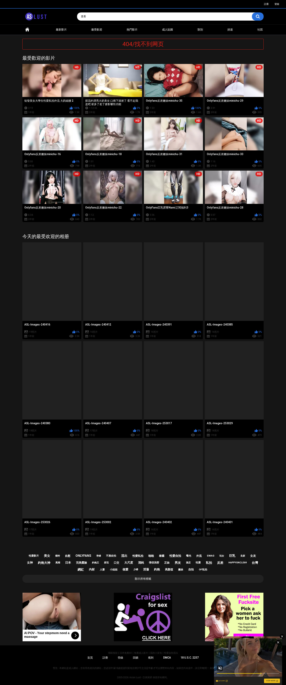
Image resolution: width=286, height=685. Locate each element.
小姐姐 (114, 569)
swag (210, 555)
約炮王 (95, 562)
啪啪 (151, 555)
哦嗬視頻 (113, 653)
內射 (92, 569)
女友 (253, 556)
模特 (57, 555)
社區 (260, 29)
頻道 (230, 29)
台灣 (255, 563)
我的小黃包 (156, 653)
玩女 (221, 555)
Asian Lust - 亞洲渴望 (140, 677)
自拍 (191, 569)
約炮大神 (44, 563)
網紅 (81, 569)
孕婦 (98, 555)
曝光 (188, 555)
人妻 (102, 569)
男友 (178, 563)
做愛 (125, 569)
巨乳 (232, 556)
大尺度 (128, 562)
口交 (116, 562)
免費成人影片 (141, 653)
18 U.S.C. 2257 (190, 657)
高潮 (57, 562)
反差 (220, 563)
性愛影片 (34, 555)
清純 (141, 562)
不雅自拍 (111, 555)
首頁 (27, 30)
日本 (68, 562)
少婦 (135, 569)
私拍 (209, 563)
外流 (199, 555)
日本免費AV (126, 653)
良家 (242, 555)
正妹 (167, 562)
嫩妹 (180, 569)
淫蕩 (146, 569)
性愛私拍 (137, 555)
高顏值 (169, 569)
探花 (106, 562)
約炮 (157, 569)
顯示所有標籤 (143, 578)
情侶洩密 (154, 562)
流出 (124, 556)
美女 (47, 556)
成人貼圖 (167, 29)
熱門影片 (132, 29)
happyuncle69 (237, 562)
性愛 (198, 562)
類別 (200, 29)
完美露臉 (81, 562)
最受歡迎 (96, 29)
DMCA (167, 657)
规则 (151, 657)
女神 (30, 562)
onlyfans (83, 556)
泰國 (161, 555)
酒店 (188, 562)
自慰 (67, 555)
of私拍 (203, 569)
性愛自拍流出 (171, 653)
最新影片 (61, 29)
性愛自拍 (175, 556)
